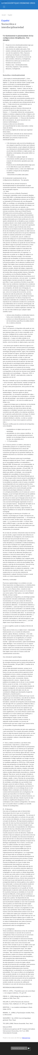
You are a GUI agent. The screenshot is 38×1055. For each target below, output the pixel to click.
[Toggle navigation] (4, 7)
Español (10, 15)
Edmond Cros (26, 1038)
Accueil (4, 15)
